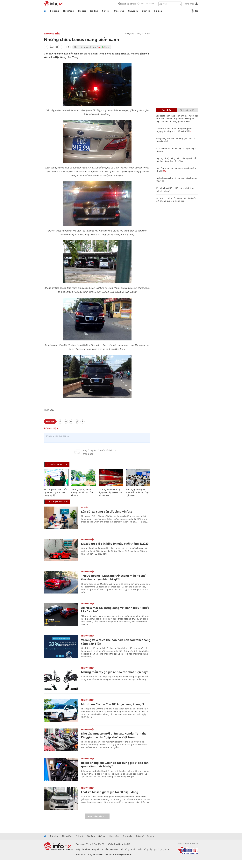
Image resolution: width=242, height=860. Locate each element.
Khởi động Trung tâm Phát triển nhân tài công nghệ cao (137, 492)
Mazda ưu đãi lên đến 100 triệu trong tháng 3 (112, 704)
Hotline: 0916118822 (148, 4)
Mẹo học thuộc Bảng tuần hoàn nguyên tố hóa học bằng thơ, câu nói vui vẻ (176, 159)
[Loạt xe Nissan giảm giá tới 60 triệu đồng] (61, 798)
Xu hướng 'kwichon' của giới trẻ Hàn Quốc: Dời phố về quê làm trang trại (176, 199)
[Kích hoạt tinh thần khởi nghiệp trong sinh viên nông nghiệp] (56, 477)
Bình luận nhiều (187, 110)
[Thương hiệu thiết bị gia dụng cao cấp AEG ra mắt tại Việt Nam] (111, 477)
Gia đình (94, 11)
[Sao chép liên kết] (63, 47)
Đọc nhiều (166, 110)
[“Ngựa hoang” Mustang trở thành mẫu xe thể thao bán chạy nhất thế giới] (61, 582)
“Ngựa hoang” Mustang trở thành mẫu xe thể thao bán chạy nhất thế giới (113, 577)
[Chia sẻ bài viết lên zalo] (52, 47)
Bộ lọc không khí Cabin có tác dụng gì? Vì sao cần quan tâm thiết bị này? (115, 764)
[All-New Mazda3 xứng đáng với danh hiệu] (61, 614)
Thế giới (82, 11)
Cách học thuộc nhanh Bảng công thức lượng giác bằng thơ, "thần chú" (174, 130)
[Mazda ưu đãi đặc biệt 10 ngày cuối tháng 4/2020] (61, 550)
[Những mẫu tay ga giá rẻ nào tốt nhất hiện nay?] (61, 678)
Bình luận (50, 421)
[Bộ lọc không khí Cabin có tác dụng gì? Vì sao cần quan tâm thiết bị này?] (61, 769)
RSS (196, 11)
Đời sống (54, 11)
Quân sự (146, 11)
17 (190, 131)
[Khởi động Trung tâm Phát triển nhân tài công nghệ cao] (138, 477)
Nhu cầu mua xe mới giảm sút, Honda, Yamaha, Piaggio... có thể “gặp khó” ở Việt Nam (114, 735)
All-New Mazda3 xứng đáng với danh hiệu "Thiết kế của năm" (115, 609)
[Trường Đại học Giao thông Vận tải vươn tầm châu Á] (83, 477)
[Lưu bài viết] (68, 47)
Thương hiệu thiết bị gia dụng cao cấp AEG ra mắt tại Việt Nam (110, 492)
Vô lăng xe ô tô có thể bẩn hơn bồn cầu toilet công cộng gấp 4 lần (115, 641)
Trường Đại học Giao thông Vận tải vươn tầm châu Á (82, 492)
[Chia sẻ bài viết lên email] (57, 47)
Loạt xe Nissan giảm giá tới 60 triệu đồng (109, 792)
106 (164, 171)
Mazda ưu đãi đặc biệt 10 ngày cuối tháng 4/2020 (114, 543)
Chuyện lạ (133, 11)
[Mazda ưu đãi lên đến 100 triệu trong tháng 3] (61, 710)
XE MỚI (84, 507)
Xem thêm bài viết (97, 816)
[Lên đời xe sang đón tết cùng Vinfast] (61, 518)
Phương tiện (52, 33)
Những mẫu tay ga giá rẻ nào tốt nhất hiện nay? (114, 672)
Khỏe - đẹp (119, 11)
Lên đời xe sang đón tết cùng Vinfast (106, 511)
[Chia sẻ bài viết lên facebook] (46, 47)
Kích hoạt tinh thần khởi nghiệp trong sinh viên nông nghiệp (55, 492)
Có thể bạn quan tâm (57, 464)
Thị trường (68, 11)
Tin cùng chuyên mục (57, 501)
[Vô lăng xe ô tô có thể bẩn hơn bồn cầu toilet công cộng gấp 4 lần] (61, 646)
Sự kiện (158, 11)
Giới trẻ (105, 11)
